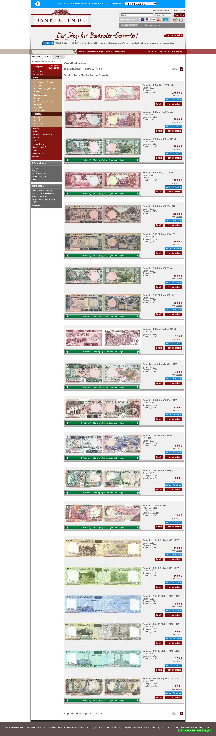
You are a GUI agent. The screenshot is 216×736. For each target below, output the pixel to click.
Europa (35, 138)
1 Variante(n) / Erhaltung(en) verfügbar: (102, 160)
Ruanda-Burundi (40, 95)
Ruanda (36, 92)
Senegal (37, 104)
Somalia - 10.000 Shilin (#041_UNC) (161, 596)
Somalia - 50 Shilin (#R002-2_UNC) (161, 678)
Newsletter (120, 51)
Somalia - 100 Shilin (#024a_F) (159, 234)
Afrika (48, 56)
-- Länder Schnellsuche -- (46, 61)
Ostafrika (37, 79)
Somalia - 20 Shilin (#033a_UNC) (160, 400)
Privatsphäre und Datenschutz (45, 194)
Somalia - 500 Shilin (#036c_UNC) (160, 470)
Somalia (58, 56)
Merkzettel (165, 51)
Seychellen (38, 107)
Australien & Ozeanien (42, 134)
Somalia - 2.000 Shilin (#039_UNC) (161, 568)
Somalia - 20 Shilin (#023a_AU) (159, 206)
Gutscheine (37, 157)
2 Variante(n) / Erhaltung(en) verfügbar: (102, 387)
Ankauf (35, 171)
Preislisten (36, 168)
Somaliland (38, 117)
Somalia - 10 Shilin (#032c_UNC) (160, 364)
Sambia (36, 98)
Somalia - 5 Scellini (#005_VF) (158, 85)
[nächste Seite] (181, 69)
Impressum (37, 205)
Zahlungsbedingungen (42, 191)
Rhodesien (38, 85)
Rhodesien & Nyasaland (44, 88)
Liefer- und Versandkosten (43, 199)
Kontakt (109, 51)
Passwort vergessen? (161, 11)
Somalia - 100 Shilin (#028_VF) (159, 295)
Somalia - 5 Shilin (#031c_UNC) (159, 329)
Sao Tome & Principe (43, 101)
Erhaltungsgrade (39, 174)
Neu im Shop (38, 71)
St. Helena (38, 120)
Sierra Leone (39, 111)
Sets (34, 141)
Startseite (36, 56)
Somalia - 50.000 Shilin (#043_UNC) (161, 651)
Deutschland (37, 74)
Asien (34, 131)
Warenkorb (177, 51)
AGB (34, 202)
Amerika (36, 128)
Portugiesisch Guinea (43, 82)
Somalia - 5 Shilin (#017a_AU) (158, 112)
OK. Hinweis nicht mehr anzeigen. (195, 730)
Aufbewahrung (38, 153)
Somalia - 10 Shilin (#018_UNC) (159, 139)
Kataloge (36, 150)
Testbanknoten (38, 144)
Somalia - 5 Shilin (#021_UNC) (159, 172)
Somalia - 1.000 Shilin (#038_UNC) (161, 540)
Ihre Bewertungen (95, 51)
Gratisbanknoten (39, 176)
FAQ (34, 179)
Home (82, 51)
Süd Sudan (38, 123)
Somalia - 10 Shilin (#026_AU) (158, 268)
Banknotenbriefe (39, 147)
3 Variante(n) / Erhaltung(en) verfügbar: (102, 352)
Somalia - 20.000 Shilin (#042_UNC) (161, 624)
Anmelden (153, 51)
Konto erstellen (178, 11)
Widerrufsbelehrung (40, 196)
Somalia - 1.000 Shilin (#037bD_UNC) (154, 506)
